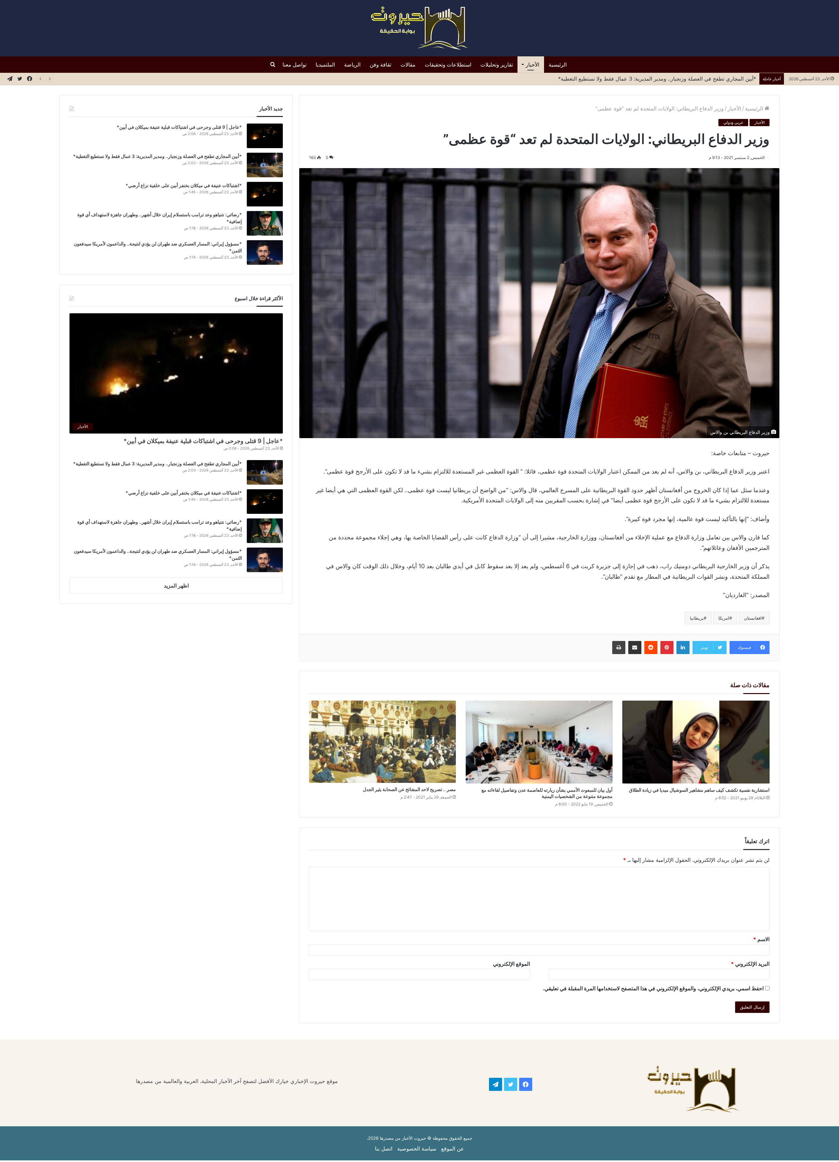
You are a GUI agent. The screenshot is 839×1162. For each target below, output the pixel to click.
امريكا (723, 618)
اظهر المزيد (176, 585)
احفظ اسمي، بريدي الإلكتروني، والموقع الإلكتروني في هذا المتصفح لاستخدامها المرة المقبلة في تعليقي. (653, 988)
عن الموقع (452, 1148)
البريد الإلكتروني (750, 963)
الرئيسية (558, 64)
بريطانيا (697, 618)
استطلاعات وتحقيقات (448, 64)
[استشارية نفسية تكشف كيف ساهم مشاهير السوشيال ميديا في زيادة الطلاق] (695, 742)
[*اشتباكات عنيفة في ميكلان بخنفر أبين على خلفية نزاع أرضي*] (265, 194)
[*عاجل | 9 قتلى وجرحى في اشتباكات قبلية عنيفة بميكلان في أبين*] (265, 136)
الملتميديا (325, 64)
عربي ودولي (733, 122)
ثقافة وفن (380, 64)
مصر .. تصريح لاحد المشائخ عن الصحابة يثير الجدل (409, 789)
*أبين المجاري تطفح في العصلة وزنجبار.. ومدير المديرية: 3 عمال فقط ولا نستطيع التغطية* (157, 156)
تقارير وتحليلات (496, 64)
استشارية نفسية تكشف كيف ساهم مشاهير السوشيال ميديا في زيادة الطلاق (699, 790)
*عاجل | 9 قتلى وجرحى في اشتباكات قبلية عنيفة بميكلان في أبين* (179, 127)
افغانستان (753, 618)
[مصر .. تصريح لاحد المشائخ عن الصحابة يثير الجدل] (382, 742)
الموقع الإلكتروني (511, 963)
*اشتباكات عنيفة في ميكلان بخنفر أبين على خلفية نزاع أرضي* (184, 185)
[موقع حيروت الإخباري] (419, 28)
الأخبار (532, 64)
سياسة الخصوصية (416, 1148)
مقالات (408, 64)
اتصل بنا (383, 1148)
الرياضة (352, 64)
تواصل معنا (294, 64)
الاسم (761, 939)
